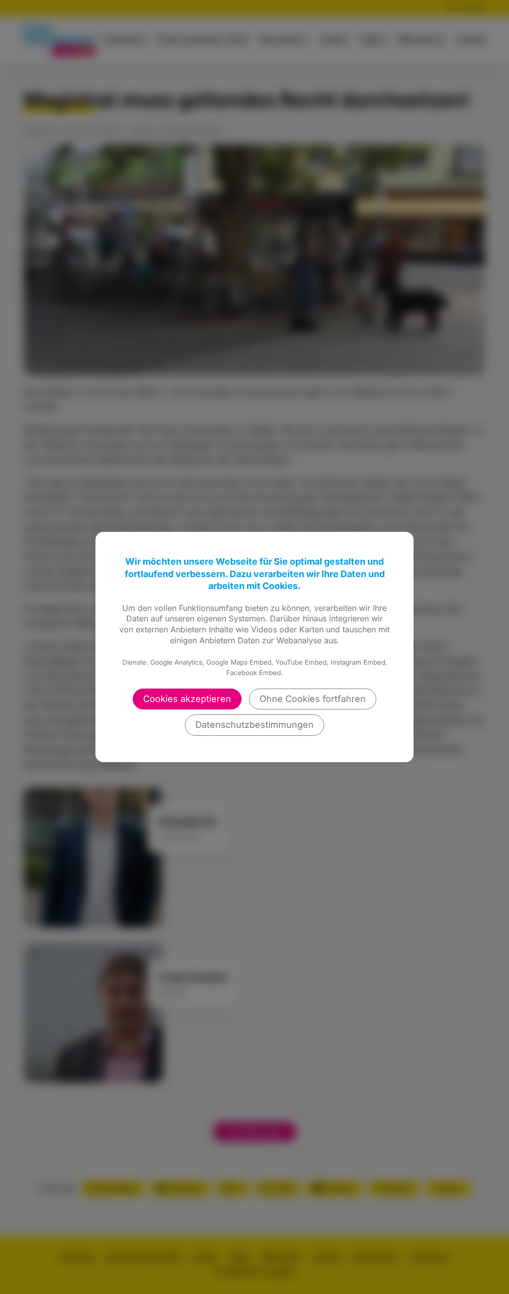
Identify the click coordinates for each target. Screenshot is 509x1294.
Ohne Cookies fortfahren (312, 699)
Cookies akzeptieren (187, 699)
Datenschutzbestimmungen (254, 724)
